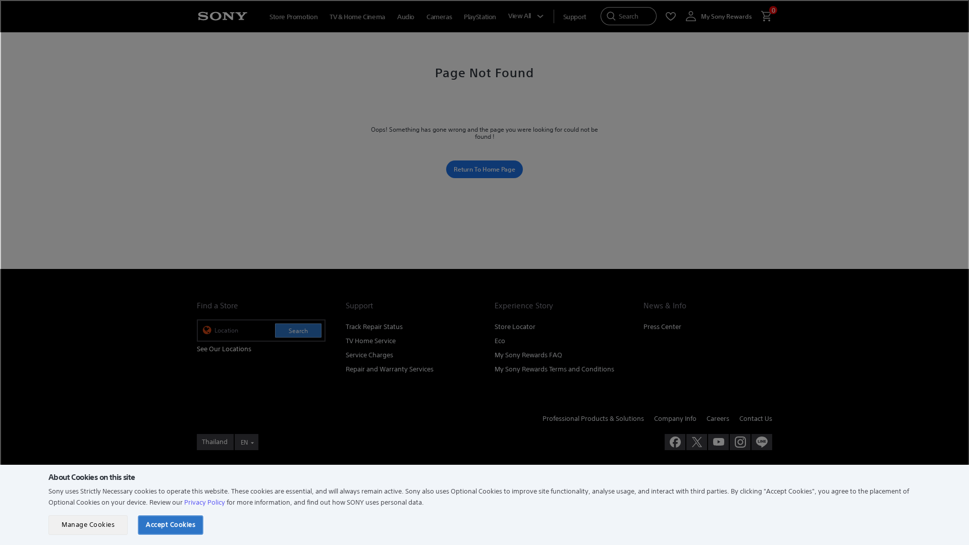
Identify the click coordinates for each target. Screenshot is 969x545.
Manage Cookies (88, 524)
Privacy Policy (204, 502)
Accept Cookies (170, 524)
